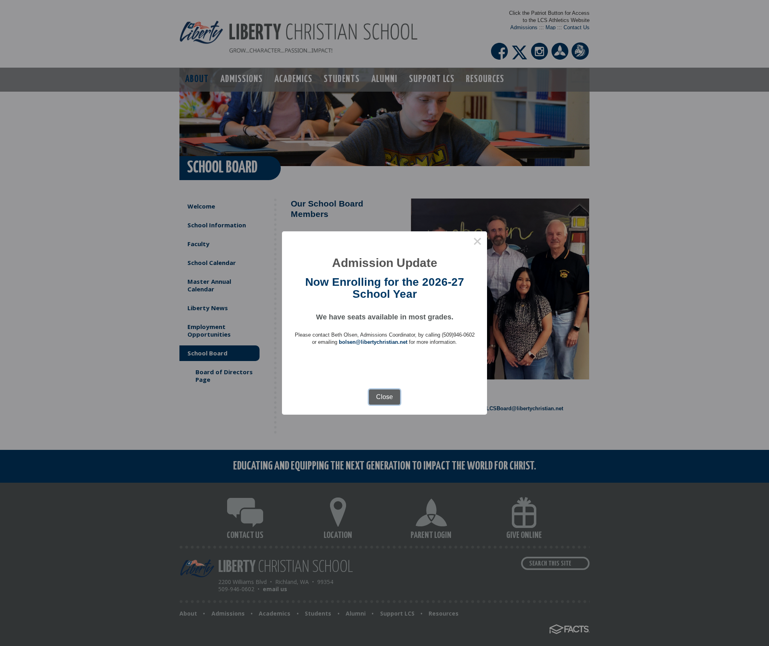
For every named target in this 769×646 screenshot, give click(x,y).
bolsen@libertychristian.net (373, 342)
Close (384, 396)
